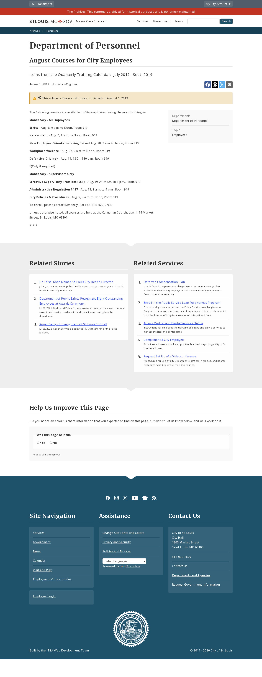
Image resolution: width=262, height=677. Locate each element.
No (55, 443)
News (179, 21)
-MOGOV (50, 21)
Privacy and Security (116, 542)
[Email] (229, 84)
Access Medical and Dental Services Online (173, 323)
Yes (42, 443)
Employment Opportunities (52, 579)
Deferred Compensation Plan (164, 282)
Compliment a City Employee (164, 340)
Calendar (39, 561)
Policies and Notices (116, 551)
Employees (179, 135)
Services (143, 21)
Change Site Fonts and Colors (123, 533)
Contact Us (179, 566)
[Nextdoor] (145, 498)
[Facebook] (108, 498)
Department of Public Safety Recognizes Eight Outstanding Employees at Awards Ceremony (81, 301)
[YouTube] (135, 498)
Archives (35, 30)
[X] (125, 498)
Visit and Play (42, 570)
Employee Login (44, 596)
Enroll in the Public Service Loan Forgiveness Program (182, 303)
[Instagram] (116, 498)
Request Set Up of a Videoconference (170, 356)
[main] (131, 252)
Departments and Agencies (191, 575)
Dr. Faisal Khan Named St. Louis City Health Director (76, 282)
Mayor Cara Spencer (91, 21)
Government (162, 21)
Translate (133, 566)
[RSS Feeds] (154, 498)
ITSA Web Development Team (68, 650)
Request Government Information (196, 584)
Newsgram (52, 30)
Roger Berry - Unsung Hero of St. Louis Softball (73, 324)
